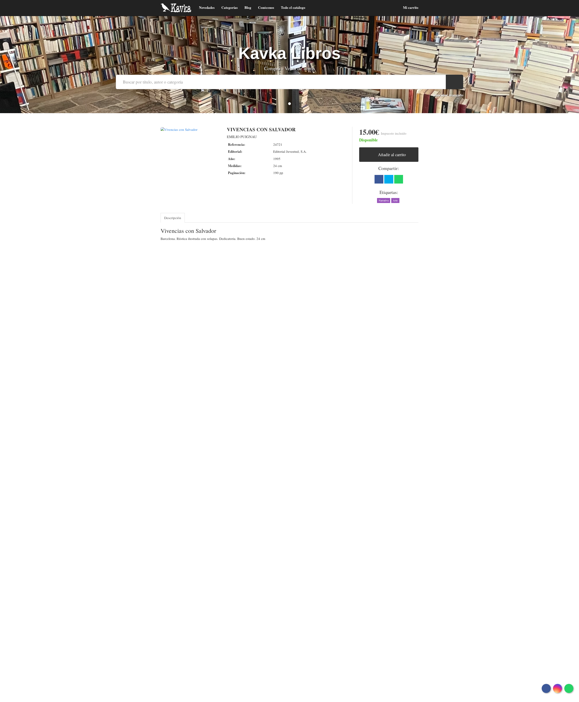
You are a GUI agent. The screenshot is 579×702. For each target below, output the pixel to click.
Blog (247, 7)
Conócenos (266, 7)
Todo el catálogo (293, 7)
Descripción (172, 217)
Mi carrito (410, 7)
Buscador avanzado (448, 95)
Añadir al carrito (391, 154)
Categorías (229, 7)
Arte (395, 200)
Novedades (207, 7)
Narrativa (384, 200)
